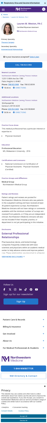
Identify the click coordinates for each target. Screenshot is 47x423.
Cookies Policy (24, 411)
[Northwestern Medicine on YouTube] (37, 289)
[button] (3, 9)
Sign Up (21, 301)
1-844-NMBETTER (23, 368)
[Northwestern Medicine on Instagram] (16, 289)
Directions (21, 88)
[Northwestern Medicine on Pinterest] (32, 289)
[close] (45, 3)
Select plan (34, 57)
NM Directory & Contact (23, 375)
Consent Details (6, 411)
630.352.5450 (13, 109)
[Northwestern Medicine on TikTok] (27, 289)
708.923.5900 (13, 84)
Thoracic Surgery (7, 42)
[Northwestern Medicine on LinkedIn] (21, 289)
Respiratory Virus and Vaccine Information (22, 3)
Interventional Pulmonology (12, 49)
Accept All (23, 416)
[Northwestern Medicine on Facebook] (6, 289)
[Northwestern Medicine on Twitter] (11, 289)
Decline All (23, 420)
